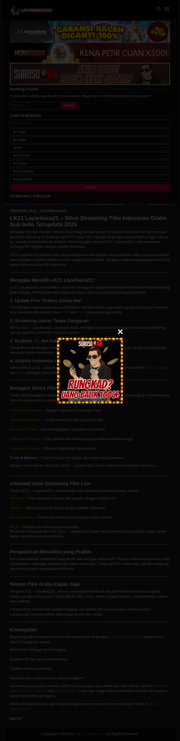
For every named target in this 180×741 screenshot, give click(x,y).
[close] (120, 331)
